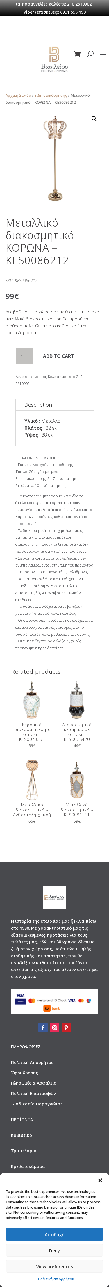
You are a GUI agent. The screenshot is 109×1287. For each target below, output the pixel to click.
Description (38, 404)
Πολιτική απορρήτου (56, 1279)
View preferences (54, 1266)
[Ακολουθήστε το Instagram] (54, 1027)
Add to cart (58, 356)
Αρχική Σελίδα (18, 95)
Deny (54, 1250)
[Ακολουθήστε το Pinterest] (66, 1027)
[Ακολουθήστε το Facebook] (43, 1027)
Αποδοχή (55, 1234)
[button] (100, 1180)
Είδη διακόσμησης (50, 95)
